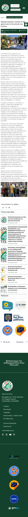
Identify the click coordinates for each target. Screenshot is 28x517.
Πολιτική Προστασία (9, 423)
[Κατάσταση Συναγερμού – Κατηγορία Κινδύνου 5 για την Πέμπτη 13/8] (4, 279)
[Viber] (15, 434)
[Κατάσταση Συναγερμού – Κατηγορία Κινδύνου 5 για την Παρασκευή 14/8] (4, 269)
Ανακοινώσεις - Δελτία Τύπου (10, 30)
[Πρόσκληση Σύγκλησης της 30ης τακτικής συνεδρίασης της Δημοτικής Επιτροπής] (4, 220)
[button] (26, 24)
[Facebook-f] (4, 434)
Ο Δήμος (6, 406)
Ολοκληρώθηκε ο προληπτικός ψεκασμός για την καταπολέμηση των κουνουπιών (17, 288)
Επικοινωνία (7, 426)
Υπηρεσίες (6, 412)
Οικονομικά (7, 409)
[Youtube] (11, 434)
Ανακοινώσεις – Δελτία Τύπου (12, 415)
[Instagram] (7, 434)
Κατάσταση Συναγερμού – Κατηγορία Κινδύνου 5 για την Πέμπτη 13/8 (16, 278)
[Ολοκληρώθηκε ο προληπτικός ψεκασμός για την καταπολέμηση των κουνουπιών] (4, 289)
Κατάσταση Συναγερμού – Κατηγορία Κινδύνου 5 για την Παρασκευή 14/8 (16, 268)
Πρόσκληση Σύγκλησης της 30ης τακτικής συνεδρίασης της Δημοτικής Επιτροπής (17, 218)
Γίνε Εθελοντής (8, 418)
